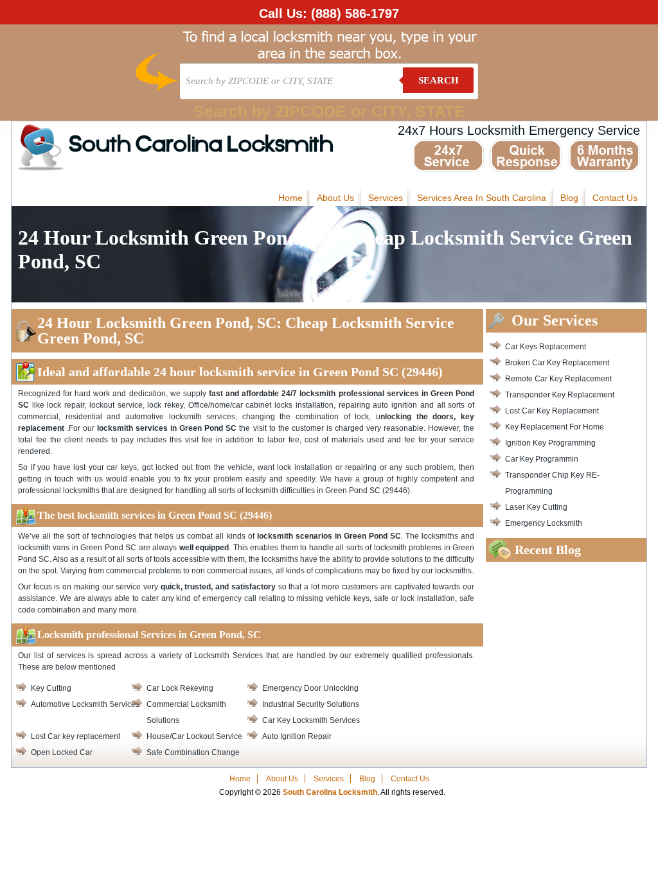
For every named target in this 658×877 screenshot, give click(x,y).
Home (290, 198)
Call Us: (329, 13)
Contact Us (614, 198)
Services (385, 198)
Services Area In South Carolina (481, 198)
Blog (569, 198)
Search (438, 80)
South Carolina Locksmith (201, 145)
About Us (335, 198)
